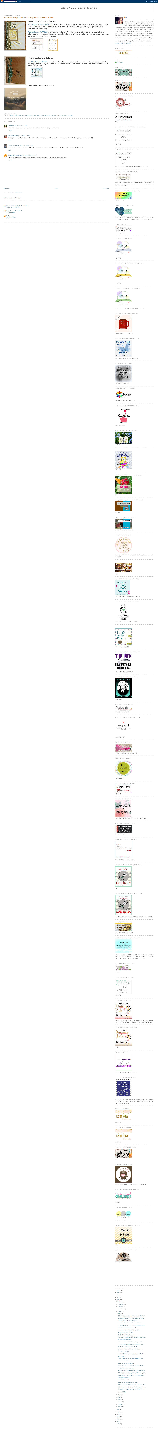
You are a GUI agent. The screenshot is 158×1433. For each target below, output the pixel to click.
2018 (118, 1417)
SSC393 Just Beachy (10, 212)
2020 (118, 1412)
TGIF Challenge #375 (123, 1380)
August (120, 1311)
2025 (118, 1292)
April (119, 1399)
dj (126, 17)
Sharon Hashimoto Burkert (15, 155)
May (119, 1397)
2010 (118, 1419)
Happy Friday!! (121, 1356)
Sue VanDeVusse (12, 135)
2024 (118, 1295)
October (120, 1306)
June (119, 1395)
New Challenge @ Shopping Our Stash (127, 1346)
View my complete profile (123, 43)
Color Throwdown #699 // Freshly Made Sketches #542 (131, 1384)
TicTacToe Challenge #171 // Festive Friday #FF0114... (131, 1325)
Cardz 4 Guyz (9, 216)
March (120, 1402)
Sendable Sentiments (79, 7)
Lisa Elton (11, 125)
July (119, 1313)
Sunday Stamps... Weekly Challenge (15, 211)
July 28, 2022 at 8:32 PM (20, 125)
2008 (118, 1424)
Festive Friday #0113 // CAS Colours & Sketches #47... (131, 1354)
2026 (118, 1290)
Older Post (106, 188)
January (120, 1406)
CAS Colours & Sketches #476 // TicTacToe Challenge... (132, 1387)
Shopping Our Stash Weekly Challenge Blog (17, 206)
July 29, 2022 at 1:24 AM (23, 135)
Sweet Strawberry (54, 115)
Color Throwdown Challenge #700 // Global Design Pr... (132, 1373)
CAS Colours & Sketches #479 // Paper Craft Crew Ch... (131, 1337)
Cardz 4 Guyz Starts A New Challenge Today (129, 1330)
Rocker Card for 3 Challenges (125, 1361)
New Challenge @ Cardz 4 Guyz (126, 1363)
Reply (9, 130)
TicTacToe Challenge (66, 115)
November (121, 1304)
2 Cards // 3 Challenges (123, 1351)
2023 (118, 1297)
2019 (118, 1414)
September (121, 1309)
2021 (118, 1409)
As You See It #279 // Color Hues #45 (127, 1327)
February (120, 1404)
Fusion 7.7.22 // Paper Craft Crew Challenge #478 (130, 1349)
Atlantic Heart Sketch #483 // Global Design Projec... (131, 1318)
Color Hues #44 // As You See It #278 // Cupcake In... (131, 1375)
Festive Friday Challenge (17, 115)
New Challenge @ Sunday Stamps (126, 1335)
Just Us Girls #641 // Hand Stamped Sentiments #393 (131, 1344)
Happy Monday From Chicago (125, 1332)
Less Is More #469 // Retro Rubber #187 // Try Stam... (131, 1323)
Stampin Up (44, 115)
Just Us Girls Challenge (32, 115)
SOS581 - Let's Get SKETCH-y (13, 207)
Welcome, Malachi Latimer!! (125, 1339)
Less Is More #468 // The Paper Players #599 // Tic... (131, 1358)
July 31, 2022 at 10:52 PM (26, 145)
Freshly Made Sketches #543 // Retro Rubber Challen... (131, 1365)
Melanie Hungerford (13, 145)
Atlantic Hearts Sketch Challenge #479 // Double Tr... (131, 1389)
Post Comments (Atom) (16, 192)
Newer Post (7, 188)
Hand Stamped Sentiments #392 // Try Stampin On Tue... (132, 1370)
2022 (118, 1299)
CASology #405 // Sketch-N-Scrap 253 (127, 1320)
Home (56, 188)
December (120, 1302)
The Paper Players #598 (123, 1377)
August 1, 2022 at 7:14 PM (29, 155)
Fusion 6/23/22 (121, 1392)
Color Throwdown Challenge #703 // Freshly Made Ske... (132, 1316)
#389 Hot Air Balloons (11, 217)
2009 (118, 1421)
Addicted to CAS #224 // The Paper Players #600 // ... (131, 1342)
